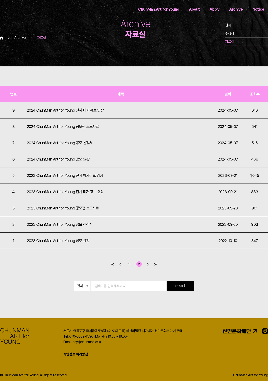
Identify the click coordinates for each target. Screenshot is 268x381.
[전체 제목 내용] (134, 286)
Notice (258, 9)
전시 (228, 25)
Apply (214, 9)
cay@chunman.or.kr (86, 342)
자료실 (229, 41)
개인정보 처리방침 (75, 354)
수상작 (229, 33)
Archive (235, 9)
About (194, 9)
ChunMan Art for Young (158, 9)
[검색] (180, 286)
